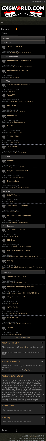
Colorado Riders (14, 212)
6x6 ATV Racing (13, 195)
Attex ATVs (11, 105)
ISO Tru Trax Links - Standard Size (20, 324)
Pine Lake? (12, 201)
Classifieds (7, 272)
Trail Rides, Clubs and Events (19, 216)
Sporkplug (28, 370)
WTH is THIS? (13, 303)
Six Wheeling (8, 191)
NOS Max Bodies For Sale (17, 283)
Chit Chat (11, 240)
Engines (10, 160)
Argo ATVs (11, 95)
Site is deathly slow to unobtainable (20, 53)
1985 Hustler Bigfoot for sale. (18, 313)
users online (23, 347)
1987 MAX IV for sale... (16, 132)
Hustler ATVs (12, 116)
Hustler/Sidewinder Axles (17, 122)
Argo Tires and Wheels (16, 177)
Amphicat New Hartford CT (17, 153)
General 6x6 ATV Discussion (18, 85)
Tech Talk (6, 157)
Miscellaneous (8, 226)
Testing (10, 261)
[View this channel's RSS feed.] (16, 29)
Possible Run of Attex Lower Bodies (20, 67)
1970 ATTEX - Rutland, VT (17, 112)
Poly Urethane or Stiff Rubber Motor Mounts (23, 167)
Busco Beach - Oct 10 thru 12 (18, 222)
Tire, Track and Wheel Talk (17, 171)
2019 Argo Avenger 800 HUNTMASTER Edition (24, 293)
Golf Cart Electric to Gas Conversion (20, 246)
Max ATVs (11, 126)
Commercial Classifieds (16, 276)
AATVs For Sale (13, 307)
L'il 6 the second (14, 236)
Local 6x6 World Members (17, 205)
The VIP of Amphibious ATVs (18, 250)
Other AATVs (12, 146)
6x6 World (7, 42)
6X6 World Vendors (10, 57)
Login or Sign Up (37, 1)
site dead (12, 91)
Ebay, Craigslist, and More (17, 297)
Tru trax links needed (15, 334)
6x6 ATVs (6, 81)
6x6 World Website (14, 46)
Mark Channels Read (23, 337)
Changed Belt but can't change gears (21, 101)
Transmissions (13, 181)
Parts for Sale (12, 317)
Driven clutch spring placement (19, 187)
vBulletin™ (32, 437)
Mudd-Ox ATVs (13, 136)
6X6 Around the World (16, 230)
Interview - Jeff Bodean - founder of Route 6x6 (23, 257)
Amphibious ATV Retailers (17, 71)
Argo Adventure (14, 77)
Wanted (10, 328)
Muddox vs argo (14, 142)
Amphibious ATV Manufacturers (20, 60)
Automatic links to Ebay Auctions (20, 287)
